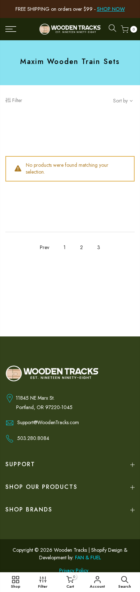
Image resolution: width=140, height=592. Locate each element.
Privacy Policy (73, 570)
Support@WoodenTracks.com (48, 422)
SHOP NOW (111, 9)
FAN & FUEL (88, 557)
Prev (44, 247)
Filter (17, 100)
